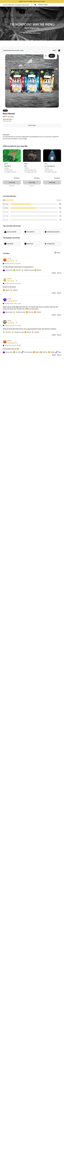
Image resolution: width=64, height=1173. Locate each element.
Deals (18, 17)
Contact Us (57, 17)
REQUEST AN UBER (42, 4)
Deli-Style (28, 17)
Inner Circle (39, 17)
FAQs (47, 17)
